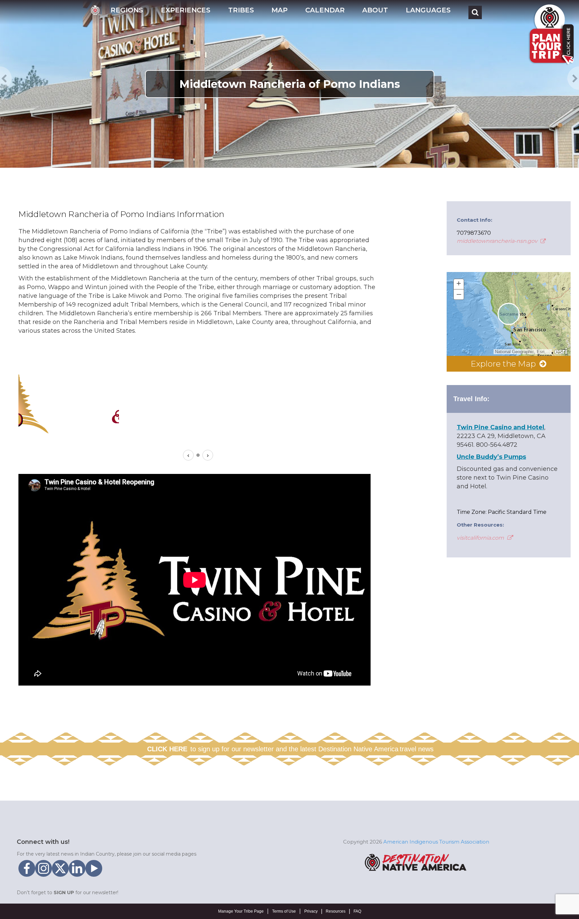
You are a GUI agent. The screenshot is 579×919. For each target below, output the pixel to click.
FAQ (357, 911)
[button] (127, 12)
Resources (335, 911)
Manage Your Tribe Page (241, 911)
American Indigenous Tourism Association (436, 842)
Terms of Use (284, 911)
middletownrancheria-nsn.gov (498, 241)
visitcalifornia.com (481, 538)
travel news (417, 749)
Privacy (311, 911)
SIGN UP (64, 892)
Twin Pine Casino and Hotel (500, 427)
